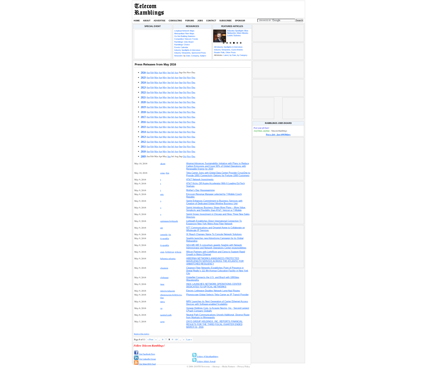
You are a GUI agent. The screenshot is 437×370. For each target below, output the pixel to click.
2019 (143, 107)
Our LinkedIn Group (147, 359)
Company (195, 56)
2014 (143, 131)
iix (169, 234)
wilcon (178, 251)
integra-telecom (167, 290)
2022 (143, 92)
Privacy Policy (244, 366)
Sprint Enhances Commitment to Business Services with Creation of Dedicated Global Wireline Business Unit (214, 202)
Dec (193, 77)
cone (162, 172)
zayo (162, 321)
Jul (172, 72)
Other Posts (231, 52)
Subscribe (225, 20)
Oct (184, 77)
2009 (143, 156)
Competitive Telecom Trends (186, 39)
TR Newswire (149, 9)
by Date (233, 55)
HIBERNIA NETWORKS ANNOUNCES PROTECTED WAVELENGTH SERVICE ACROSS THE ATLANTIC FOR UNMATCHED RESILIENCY (215, 261)
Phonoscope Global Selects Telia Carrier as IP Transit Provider (217, 294)
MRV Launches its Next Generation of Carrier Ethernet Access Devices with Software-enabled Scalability (217, 302)
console (163, 234)
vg (161, 308)
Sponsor (240, 20)
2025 (143, 77)
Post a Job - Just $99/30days (278, 134)
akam (162, 163)
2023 (143, 87)
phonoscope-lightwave (171, 294)
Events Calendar (181, 47)
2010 (143, 151)
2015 (143, 126)
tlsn (167, 172)
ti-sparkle (164, 238)
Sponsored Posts (199, 53)
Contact (211, 20)
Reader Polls (219, 52)
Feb (152, 72)
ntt (161, 227)
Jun (169, 72)
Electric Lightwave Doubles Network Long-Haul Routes (213, 290)
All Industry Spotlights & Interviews (228, 47)
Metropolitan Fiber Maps (184, 33)
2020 (143, 102)
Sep (180, 77)
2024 (143, 82)
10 (176, 339)
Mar (156, 72)
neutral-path (166, 314)
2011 (143, 146)
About (146, 20)
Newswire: (178, 56)
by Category (242, 55)
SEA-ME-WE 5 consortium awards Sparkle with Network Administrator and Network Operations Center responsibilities (216, 246)
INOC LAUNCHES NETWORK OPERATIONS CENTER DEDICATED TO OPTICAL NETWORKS (213, 285)
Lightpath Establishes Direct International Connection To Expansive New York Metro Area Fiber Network (214, 222)
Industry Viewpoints (182, 53)
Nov (189, 77)
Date (188, 56)
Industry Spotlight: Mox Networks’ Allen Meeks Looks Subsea (237, 33)
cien (162, 251)
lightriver (169, 251)
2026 (143, 72)
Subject (203, 56)
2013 (143, 136)
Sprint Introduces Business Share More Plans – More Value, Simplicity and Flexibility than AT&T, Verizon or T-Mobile (216, 208)
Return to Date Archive (141, 334)
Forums (189, 20)
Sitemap (216, 366)
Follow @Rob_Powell (206, 361)
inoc (162, 284)
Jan (148, 72)
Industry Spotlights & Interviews (187, 50)
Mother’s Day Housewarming (200, 190)
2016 (143, 122)
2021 (143, 97)
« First (150, 339)
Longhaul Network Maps (184, 31)
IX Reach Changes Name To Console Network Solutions (214, 234)
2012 (143, 141)
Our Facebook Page (146, 354)
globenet (164, 277)
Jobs (200, 20)
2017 (143, 117)
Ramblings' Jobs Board (183, 42)
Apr (160, 72)
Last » (189, 339)
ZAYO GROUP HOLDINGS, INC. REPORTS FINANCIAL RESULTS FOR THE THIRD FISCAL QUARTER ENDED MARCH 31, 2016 (214, 324)
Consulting (175, 20)
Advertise (159, 20)
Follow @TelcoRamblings (207, 356)
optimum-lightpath (169, 221)
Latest (226, 55)
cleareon (164, 267)
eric (162, 194)
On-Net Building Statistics (184, 36)
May (165, 72)
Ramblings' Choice (182, 45)
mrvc (162, 301)
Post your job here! (261, 127)
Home (137, 20)
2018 (143, 112)
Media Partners (228, 366)
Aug (176, 72)
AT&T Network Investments (200, 179)
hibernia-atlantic (168, 258)
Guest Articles (237, 50)
